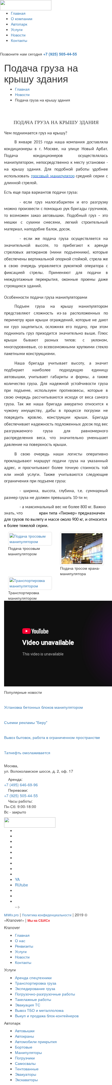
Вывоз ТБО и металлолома (39, 1010)
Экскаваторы (26, 1079)
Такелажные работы (33, 999)
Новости (18, 35)
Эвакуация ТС (27, 1004)
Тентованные (27, 1068)
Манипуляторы (28, 1052)
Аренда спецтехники (33, 977)
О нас (20, 940)
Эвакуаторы (25, 1074)
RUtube (21, 884)
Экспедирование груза (35, 988)
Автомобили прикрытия (36, 1041)
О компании (21, 18)
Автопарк (19, 24)
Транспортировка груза (35, 983)
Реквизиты (24, 946)
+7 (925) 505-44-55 (60, 54)
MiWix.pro (11, 915)
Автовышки (25, 1030)
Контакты (19, 40)
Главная (18, 13)
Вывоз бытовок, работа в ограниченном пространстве (52, 737)
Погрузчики (25, 1058)
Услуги (17, 29)
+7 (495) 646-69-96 (21, 784)
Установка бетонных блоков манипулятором (43, 707)
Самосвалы (25, 1063)
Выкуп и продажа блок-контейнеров (47, 1015)
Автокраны (24, 1036)
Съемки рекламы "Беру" (25, 722)
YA (17, 879)
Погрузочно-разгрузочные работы (45, 994)
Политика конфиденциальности (46, 915)
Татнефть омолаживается (27, 752)
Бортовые (23, 1047)
